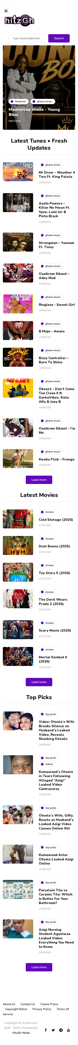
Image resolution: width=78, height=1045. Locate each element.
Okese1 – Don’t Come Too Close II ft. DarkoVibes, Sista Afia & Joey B (56, 395)
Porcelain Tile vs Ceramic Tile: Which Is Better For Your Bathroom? (56, 896)
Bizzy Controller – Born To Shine (54, 360)
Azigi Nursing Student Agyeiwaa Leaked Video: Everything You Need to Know (56, 938)
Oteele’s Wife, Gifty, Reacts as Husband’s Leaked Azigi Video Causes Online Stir (56, 822)
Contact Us (28, 1004)
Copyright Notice (16, 1009)
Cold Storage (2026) (56, 519)
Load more (39, 480)
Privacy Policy (42, 1009)
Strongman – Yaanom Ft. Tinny (56, 245)
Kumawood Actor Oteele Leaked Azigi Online (56, 859)
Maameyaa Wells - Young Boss (34, 112)
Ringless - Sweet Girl (57, 304)
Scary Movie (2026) (55, 630)
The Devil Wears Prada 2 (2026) (53, 601)
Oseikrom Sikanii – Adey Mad (54, 275)
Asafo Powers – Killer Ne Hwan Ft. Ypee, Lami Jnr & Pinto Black (54, 210)
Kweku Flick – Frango (56, 459)
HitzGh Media (21, 1033)
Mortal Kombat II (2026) (53, 659)
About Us (9, 1004)
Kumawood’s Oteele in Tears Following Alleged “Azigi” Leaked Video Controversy (56, 780)
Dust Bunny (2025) (54, 546)
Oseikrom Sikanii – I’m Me (57, 430)
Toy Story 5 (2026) (54, 573)
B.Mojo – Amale (52, 331)
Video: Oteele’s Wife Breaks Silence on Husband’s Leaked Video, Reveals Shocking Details (56, 730)
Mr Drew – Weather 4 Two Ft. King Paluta (57, 174)
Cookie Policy (49, 1004)
